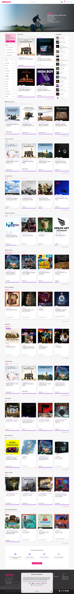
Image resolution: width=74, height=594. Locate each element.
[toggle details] (34, 66)
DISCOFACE (41, 309)
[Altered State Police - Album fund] (61, 188)
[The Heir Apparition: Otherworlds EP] (45, 336)
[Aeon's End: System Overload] (61, 410)
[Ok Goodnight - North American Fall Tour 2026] (28, 188)
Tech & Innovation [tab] (22, 36)
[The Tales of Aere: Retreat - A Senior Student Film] (28, 410)
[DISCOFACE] (45, 299)
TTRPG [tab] (14, 252)
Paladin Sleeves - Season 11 (12, 420)
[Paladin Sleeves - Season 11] (12, 410)
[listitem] (10, 61)
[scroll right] (53, 36)
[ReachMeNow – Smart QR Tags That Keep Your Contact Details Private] (61, 299)
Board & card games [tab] (8, 252)
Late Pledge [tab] (21, 178)
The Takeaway (58, 346)
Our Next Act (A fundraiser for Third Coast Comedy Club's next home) (12, 200)
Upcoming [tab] (10, 178)
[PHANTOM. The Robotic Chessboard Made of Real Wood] (61, 113)
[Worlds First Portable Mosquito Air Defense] (45, 113)
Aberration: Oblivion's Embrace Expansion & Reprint (10, 274)
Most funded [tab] (11, 363)
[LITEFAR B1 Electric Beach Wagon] (26, 47)
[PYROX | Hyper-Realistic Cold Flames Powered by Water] (26, 77)
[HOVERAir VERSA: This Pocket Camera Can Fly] (12, 150)
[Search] (31, 2)
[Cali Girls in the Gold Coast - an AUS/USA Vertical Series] (28, 336)
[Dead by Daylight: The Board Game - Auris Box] (28, 262)
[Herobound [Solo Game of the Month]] (45, 262)
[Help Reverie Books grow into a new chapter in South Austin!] (12, 225)
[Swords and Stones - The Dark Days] (61, 262)
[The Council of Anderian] (45, 410)
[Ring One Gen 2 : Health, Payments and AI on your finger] (61, 150)
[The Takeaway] (61, 336)
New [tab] (11, 326)
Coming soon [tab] (7, 326)
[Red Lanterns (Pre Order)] (12, 299)
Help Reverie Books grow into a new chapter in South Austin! (12, 237)
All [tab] (18, 36)
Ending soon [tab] (26, 178)
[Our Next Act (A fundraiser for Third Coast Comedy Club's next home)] (12, 188)
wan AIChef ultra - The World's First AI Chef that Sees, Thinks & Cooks (45, 60)
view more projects (50, 98)
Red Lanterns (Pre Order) (11, 309)
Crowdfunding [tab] (15, 178)
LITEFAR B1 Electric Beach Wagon (25, 59)
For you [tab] (6, 178)
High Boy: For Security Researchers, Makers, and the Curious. (44, 90)
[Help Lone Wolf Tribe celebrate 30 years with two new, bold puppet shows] (45, 188)
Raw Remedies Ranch (10, 346)
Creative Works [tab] (29, 36)
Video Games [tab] (19, 252)
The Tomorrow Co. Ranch (27, 235)
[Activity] (64, 2)
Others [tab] (23, 252)
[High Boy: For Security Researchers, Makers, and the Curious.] (45, 77)
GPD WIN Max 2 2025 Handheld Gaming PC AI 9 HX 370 (28, 125)
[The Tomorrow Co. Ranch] (28, 225)
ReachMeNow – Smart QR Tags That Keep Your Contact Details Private (60, 311)
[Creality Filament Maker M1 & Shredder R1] (12, 113)
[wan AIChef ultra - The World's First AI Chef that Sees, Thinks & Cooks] (45, 47)
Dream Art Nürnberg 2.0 (60, 235)
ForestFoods (41, 235)
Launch (10, 41)
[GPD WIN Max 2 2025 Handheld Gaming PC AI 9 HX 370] (28, 113)
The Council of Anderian (44, 420)
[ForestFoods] (45, 225)
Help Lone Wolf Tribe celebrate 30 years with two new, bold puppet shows (45, 200)
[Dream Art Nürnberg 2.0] (61, 225)
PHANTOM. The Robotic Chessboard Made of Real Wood (61, 125)
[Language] (62, 2)
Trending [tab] (6, 363)
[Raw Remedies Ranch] (12, 336)
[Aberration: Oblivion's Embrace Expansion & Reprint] (12, 262)
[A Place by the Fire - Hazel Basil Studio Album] (28, 299)
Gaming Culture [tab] (34, 36)
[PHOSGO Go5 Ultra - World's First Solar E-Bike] (45, 150)
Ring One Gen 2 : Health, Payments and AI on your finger (60, 163)
